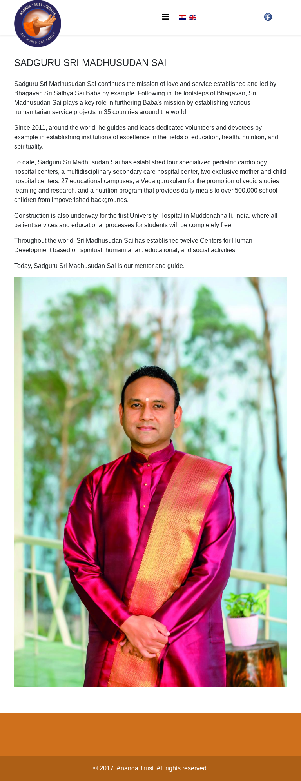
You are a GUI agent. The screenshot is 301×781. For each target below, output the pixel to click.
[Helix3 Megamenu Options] (165, 17)
